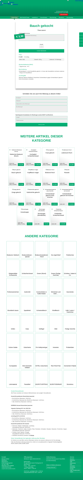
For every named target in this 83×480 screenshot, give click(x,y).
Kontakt (71, 468)
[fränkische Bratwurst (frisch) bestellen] (16, 157)
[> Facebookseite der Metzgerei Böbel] (1, 4)
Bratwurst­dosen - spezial (27, 255)
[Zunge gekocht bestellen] (16, 196)
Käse (27, 329)
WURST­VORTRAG (41, 384)
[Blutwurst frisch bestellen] (50, 176)
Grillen (13, 329)
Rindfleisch (55, 310)
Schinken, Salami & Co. (70, 274)
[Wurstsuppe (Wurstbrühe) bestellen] (41, 216)
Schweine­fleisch (41, 310)
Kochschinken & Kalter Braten (41, 292)
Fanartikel (27, 384)
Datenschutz (73, 463)
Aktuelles (72, 458)
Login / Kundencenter (75, 470)
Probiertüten (70, 347)
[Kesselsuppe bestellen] (24, 216)
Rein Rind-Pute (56, 366)
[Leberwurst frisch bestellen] (67, 157)
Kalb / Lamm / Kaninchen (70, 311)
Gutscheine (27, 347)
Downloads (72, 467)
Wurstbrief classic (13, 310)
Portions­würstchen (13, 292)
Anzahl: (41, 44)
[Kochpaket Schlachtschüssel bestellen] (33, 157)
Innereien (56, 347)
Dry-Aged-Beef (55, 255)
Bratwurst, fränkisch (13, 255)
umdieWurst (35, 17)
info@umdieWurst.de (6, 467)
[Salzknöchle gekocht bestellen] (33, 196)
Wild (55, 329)
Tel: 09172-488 (5, 464)
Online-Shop (14, 17)
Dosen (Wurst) (41, 273)
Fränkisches (70, 255)
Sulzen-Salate (13, 347)
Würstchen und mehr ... (55, 292)
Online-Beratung (63, 14)
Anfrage (32, 435)
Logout (71, 471)
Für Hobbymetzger (41, 347)
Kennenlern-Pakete (70, 366)
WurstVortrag (53, 17)
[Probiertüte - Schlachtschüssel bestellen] (58, 216)
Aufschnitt (27, 292)
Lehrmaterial (13, 384)
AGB (71, 461)
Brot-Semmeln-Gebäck (27, 366)
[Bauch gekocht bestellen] (16, 176)
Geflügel (41, 329)
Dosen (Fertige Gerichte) (55, 274)
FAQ (71, 464)
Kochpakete (13, 366)
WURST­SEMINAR (56, 384)
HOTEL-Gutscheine (41, 366)
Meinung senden (41, 124)
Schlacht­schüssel (27, 273)
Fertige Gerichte (70, 329)
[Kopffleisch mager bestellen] (33, 176)
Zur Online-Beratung (51, 460)
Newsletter (72, 466)
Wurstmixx (70, 384)
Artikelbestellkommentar (24, 33)
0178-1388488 (10, 465)
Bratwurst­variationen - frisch (41, 255)
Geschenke (70, 292)
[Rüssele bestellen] (67, 176)
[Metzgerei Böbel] (5, 3)
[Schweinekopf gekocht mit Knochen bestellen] (67, 196)
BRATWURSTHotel (24, 17)
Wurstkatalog (70, 17)
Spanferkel (27, 310)
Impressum (72, 460)
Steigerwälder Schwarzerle (13, 274)
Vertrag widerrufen (51, 467)
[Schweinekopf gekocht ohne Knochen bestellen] (50, 196)
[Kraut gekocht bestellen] (50, 157)
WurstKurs (61, 17)
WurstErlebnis (43, 17)
